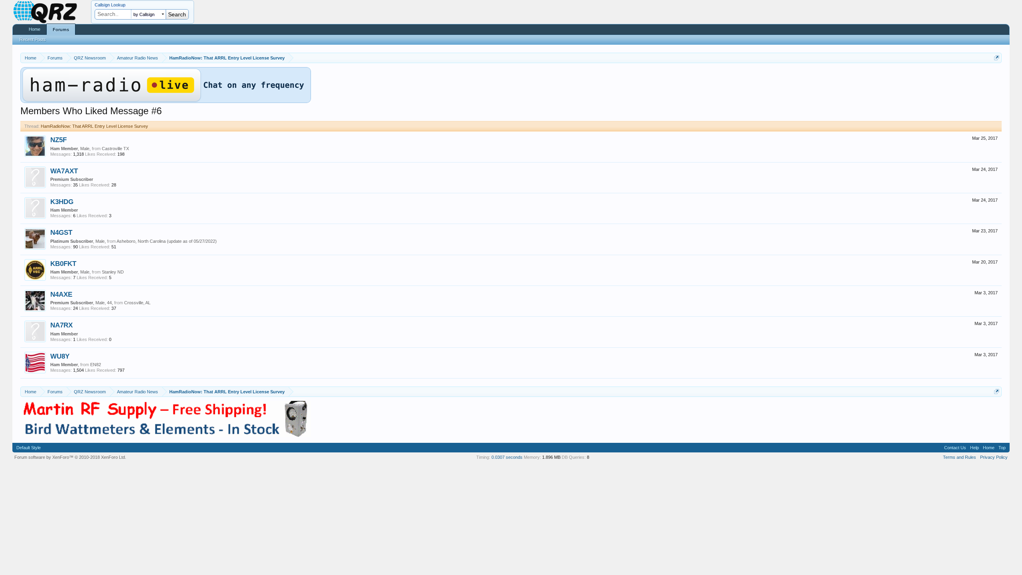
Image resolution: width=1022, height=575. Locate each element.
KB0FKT (63, 264)
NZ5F (58, 140)
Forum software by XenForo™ (70, 457)
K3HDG (61, 202)
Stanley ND (113, 272)
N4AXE (61, 294)
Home (34, 29)
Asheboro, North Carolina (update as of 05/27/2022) (167, 241)
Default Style (28, 447)
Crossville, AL (137, 302)
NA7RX (61, 325)
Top (1002, 447)
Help (974, 447)
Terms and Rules (959, 457)
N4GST (61, 232)
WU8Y (59, 356)
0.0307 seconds (507, 457)
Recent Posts (33, 39)
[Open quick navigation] (996, 57)
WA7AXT (64, 171)
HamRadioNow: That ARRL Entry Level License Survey (94, 126)
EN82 (95, 364)
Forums (61, 29)
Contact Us (955, 447)
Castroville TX (115, 148)
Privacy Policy (994, 457)
